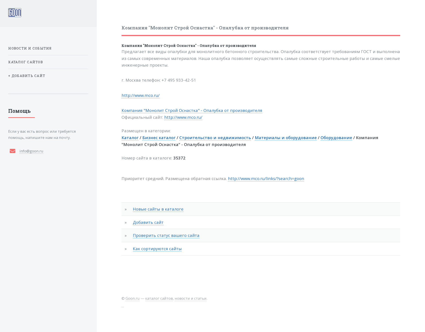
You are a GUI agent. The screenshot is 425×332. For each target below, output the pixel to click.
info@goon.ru (31, 151)
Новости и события (30, 48)
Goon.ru (133, 298)
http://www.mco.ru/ (141, 95)
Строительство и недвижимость (215, 137)
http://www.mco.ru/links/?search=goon (266, 178)
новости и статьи (191, 298)
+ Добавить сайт (26, 75)
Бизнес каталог (159, 137)
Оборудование (336, 137)
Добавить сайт (148, 222)
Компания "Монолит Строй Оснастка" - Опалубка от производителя (189, 45)
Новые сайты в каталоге (158, 209)
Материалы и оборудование (286, 137)
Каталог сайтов (25, 62)
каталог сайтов (159, 298)
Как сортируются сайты (157, 248)
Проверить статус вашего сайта (166, 235)
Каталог (130, 137)
